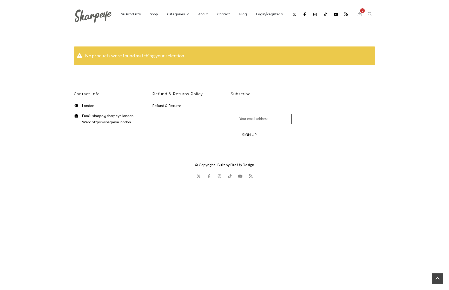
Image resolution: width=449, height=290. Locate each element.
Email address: (247, 111)
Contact (223, 14)
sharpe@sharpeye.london (113, 115)
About (203, 14)
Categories (176, 14)
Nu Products (131, 14)
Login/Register (268, 14)
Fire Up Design (242, 165)
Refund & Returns (167, 105)
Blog (243, 14)
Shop (154, 14)
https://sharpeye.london (111, 122)
